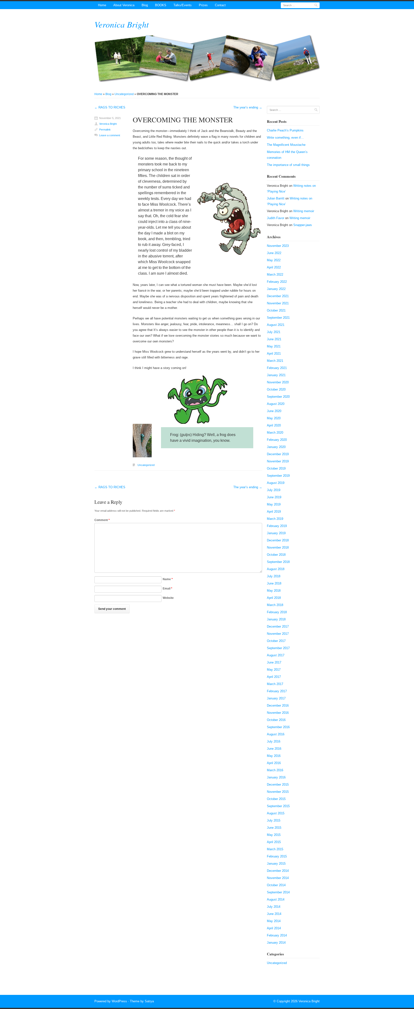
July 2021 (273, 332)
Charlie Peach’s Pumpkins (285, 130)
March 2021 (275, 361)
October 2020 (276, 389)
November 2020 (278, 382)
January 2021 (276, 375)
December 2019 (278, 454)
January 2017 (276, 698)
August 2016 (275, 734)
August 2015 (275, 813)
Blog (145, 5)
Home (102, 5)
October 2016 (276, 720)
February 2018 (277, 612)
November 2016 (278, 712)
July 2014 (273, 906)
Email (167, 588)
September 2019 (278, 475)
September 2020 (278, 396)
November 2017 (278, 633)
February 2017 (277, 691)
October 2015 (276, 799)
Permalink (105, 129)
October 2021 (276, 310)
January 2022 (276, 289)
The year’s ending (247, 107)
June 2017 (274, 662)
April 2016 (274, 763)
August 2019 (275, 483)
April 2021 (274, 353)
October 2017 (276, 641)
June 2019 (274, 497)
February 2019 (277, 526)
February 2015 (277, 856)
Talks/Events (182, 5)
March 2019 (275, 519)
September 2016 (278, 727)
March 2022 (275, 274)
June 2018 (274, 583)
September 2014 (278, 892)
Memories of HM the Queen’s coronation (287, 154)
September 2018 (278, 562)
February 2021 (277, 368)
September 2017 (278, 648)
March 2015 (275, 849)
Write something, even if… (285, 137)
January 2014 (276, 942)
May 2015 (274, 835)
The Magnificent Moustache (286, 145)
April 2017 (274, 677)
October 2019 (276, 468)
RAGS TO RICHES (109, 107)
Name (168, 579)
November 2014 (278, 878)
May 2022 (274, 260)
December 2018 (278, 540)
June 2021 (274, 339)
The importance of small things (288, 165)
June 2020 (274, 411)
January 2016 (276, 777)
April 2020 (274, 425)
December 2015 (278, 784)
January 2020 (276, 447)
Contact (220, 5)
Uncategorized (124, 94)
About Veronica (123, 5)
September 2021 (278, 317)
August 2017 (275, 655)
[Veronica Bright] (207, 58)
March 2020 (275, 432)
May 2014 (274, 921)
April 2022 (274, 267)
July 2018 (273, 576)
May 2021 (274, 346)
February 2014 (277, 935)
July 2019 (273, 490)
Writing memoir (303, 211)
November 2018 (278, 547)
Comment (102, 520)
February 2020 (277, 440)
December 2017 (278, 626)
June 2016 (274, 748)
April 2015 (274, 842)
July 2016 (273, 741)
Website (168, 598)
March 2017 (275, 684)
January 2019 (276, 533)
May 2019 (274, 504)
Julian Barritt (275, 198)
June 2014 (274, 914)
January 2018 (276, 619)
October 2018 (276, 554)
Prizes (203, 5)
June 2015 (274, 827)
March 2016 (275, 770)
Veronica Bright (121, 24)
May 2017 (274, 669)
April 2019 (274, 511)
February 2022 (277, 281)
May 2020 (274, 418)
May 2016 (274, 756)
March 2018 (275, 605)
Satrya (149, 1001)
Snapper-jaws (302, 225)
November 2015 (278, 792)
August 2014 (275, 899)
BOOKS (160, 5)
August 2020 (275, 404)
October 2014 (276, 885)
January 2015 (276, 863)
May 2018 (274, 590)
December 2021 (278, 296)
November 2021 (278, 303)
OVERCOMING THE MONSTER (183, 119)
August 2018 (275, 569)
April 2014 (274, 928)
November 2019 (278, 461)
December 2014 (278, 871)
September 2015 (278, 806)
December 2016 (278, 705)
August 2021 (275, 325)
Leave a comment (109, 135)
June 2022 (274, 253)
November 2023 (278, 246)
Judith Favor (275, 218)
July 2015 (273, 820)
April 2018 (274, 598)
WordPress (119, 1001)
